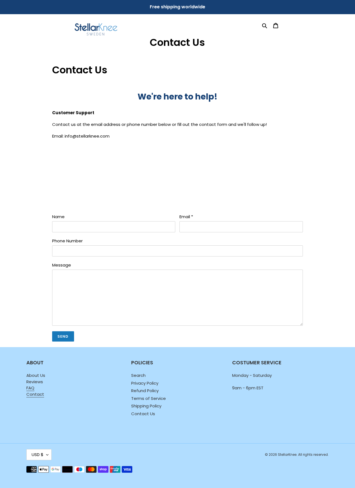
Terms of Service (148, 398)
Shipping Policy (146, 406)
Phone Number (67, 241)
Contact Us (143, 414)
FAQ (30, 388)
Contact (35, 394)
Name (58, 217)
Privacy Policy (144, 383)
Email (186, 217)
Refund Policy (145, 391)
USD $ (38, 454)
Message (61, 265)
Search (138, 375)
